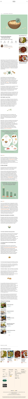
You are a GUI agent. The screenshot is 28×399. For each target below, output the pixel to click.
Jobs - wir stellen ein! (11, 371)
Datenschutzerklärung (17, 372)
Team (9, 373)
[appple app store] (5, 385)
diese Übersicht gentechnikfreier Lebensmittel (10, 247)
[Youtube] (3, 374)
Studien (7, 82)
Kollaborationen (11, 374)
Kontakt (16, 374)
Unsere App (10, 375)
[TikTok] (6, 372)
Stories (1, 13)
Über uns (10, 372)
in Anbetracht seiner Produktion (5, 209)
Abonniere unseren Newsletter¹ (5, 376)
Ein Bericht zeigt (6, 206)
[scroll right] (27, 354)
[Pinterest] (5, 374)
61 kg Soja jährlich (10, 177)
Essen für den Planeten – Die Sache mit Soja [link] (8, 13)
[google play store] (5, 386)
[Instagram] (5, 372)
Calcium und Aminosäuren (7, 128)
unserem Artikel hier (12, 159)
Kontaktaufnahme (23, 372)
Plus (10, 376)
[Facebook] (3, 372)
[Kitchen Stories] (14, 1)
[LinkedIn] (6, 374)
